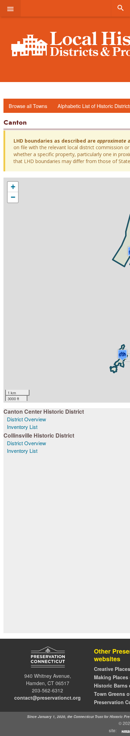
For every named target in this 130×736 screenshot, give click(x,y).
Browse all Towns (28, 105)
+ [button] (13, 186)
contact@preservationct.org (47, 697)
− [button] (13, 197)
